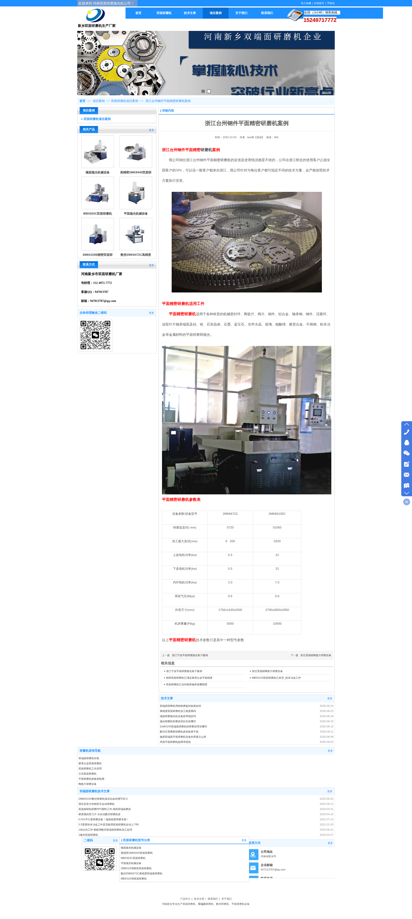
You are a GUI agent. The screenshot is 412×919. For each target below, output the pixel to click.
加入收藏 (306, 3)
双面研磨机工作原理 (90, 768)
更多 (151, 130)
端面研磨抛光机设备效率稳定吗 (178, 716)
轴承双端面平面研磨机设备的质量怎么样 (183, 736)
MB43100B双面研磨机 (134, 878)
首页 (82, 101)
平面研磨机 (238, 903)
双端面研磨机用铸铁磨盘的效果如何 (180, 705)
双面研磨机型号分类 (136, 840)
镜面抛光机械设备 (98, 172)
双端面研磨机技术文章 (95, 791)
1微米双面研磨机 (88, 834)
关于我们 (226, 898)
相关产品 (89, 129)
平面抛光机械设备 (136, 213)
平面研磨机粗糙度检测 (91, 778)
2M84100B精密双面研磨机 (136, 868)
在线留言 (319, 3)
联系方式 (254, 843)
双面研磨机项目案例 (124, 101)
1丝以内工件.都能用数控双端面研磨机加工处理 (105, 829)
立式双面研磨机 (88, 773)
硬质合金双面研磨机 (90, 763)
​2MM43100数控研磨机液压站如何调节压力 (103, 798)
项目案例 (99, 101)
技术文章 (167, 698)
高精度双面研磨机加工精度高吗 (178, 711)
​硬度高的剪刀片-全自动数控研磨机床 (100, 814)
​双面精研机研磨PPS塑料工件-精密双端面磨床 (105, 809)
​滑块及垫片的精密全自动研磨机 (97, 803)
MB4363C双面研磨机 (97, 213)
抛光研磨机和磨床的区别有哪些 (178, 721)
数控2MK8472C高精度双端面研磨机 (141, 873)
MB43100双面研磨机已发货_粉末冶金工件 (276, 677)
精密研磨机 (222, 160)
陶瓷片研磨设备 (88, 784)
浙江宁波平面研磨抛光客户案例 (190, 655)
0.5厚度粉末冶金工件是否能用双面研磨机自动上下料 (109, 824)
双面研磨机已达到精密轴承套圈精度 (186, 684)
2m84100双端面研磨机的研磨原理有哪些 (183, 726)
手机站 (331, 3)
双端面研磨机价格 (89, 758)
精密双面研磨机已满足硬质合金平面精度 (189, 677)
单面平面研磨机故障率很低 (175, 741)
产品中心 (185, 898)
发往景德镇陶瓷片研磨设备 (315, 655)
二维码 (88, 840)
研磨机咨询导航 (90, 750)
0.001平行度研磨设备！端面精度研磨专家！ (104, 819)
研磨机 (206, 150)
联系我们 (213, 898)
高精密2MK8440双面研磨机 (137, 852)
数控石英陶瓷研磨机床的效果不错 (179, 731)
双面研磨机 (189, 903)
